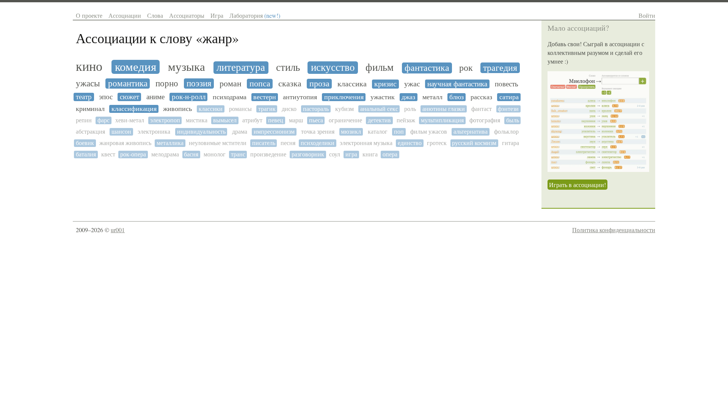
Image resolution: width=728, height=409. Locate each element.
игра (351, 154)
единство (410, 143)
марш (296, 120)
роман (231, 84)
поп (399, 131)
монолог (215, 154)
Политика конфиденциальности (613, 230)
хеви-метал (129, 120)
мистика (196, 120)
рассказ (481, 97)
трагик (267, 108)
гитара (510, 143)
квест (108, 154)
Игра (216, 15)
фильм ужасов (428, 131)
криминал (90, 109)
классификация (134, 109)
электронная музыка (366, 143)
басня (191, 154)
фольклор (506, 131)
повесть (506, 84)
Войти (647, 15)
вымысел (225, 120)
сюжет (129, 97)
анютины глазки (443, 108)
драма (239, 131)
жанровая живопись (125, 143)
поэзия (199, 83)
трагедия (500, 67)
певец (275, 120)
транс (238, 154)
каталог (378, 131)
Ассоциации (124, 15)
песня (288, 143)
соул (334, 154)
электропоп (165, 120)
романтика (127, 83)
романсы (240, 108)
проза (319, 84)
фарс (103, 120)
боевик (85, 143)
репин (84, 120)
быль (512, 120)
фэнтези (508, 108)
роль (410, 108)
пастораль (316, 108)
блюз (456, 97)
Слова (155, 15)
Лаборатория (254, 15)
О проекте (89, 15)
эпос (106, 97)
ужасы (88, 83)
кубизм (344, 108)
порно (166, 83)
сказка (289, 84)
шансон (121, 131)
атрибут (252, 120)
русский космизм (474, 143)
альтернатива (470, 131)
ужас (412, 84)
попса (259, 84)
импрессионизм (274, 131)
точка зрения (317, 131)
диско (289, 108)
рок (466, 67)
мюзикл (351, 131)
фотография (484, 120)
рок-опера (133, 154)
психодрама (229, 97)
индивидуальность (201, 131)
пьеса (316, 120)
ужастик (382, 97)
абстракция (90, 131)
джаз (408, 97)
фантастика (427, 67)
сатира (509, 97)
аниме (155, 97)
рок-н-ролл (189, 97)
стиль (288, 67)
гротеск (437, 143)
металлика (170, 143)
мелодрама (165, 154)
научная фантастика (457, 84)
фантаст (481, 108)
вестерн (264, 97)
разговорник (308, 154)
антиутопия (300, 97)
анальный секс (379, 108)
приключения (344, 97)
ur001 (118, 230)
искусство (333, 67)
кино (89, 67)
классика (352, 84)
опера (390, 154)
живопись (177, 109)
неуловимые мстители (217, 143)
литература (241, 67)
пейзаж (406, 120)
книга (370, 154)
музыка (186, 67)
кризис (385, 84)
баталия (86, 154)
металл (432, 97)
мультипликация (442, 120)
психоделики (317, 143)
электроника (154, 131)
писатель (263, 143)
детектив (379, 120)
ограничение (345, 120)
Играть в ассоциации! (577, 185)
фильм (380, 67)
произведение (268, 154)
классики (211, 108)
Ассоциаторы (186, 15)
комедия (135, 67)
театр (84, 97)
